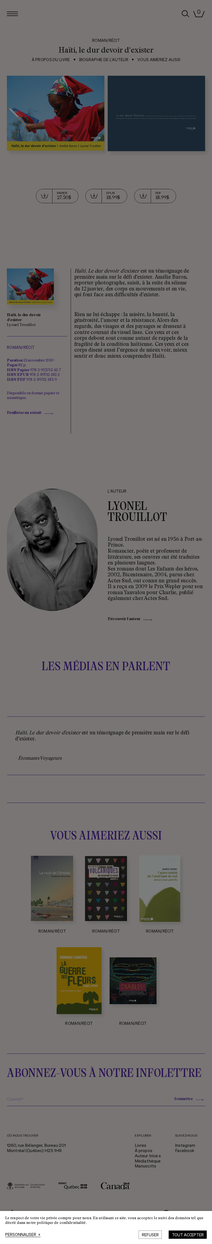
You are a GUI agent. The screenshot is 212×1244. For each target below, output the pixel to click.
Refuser (150, 1234)
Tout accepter (188, 1234)
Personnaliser (23, 1234)
